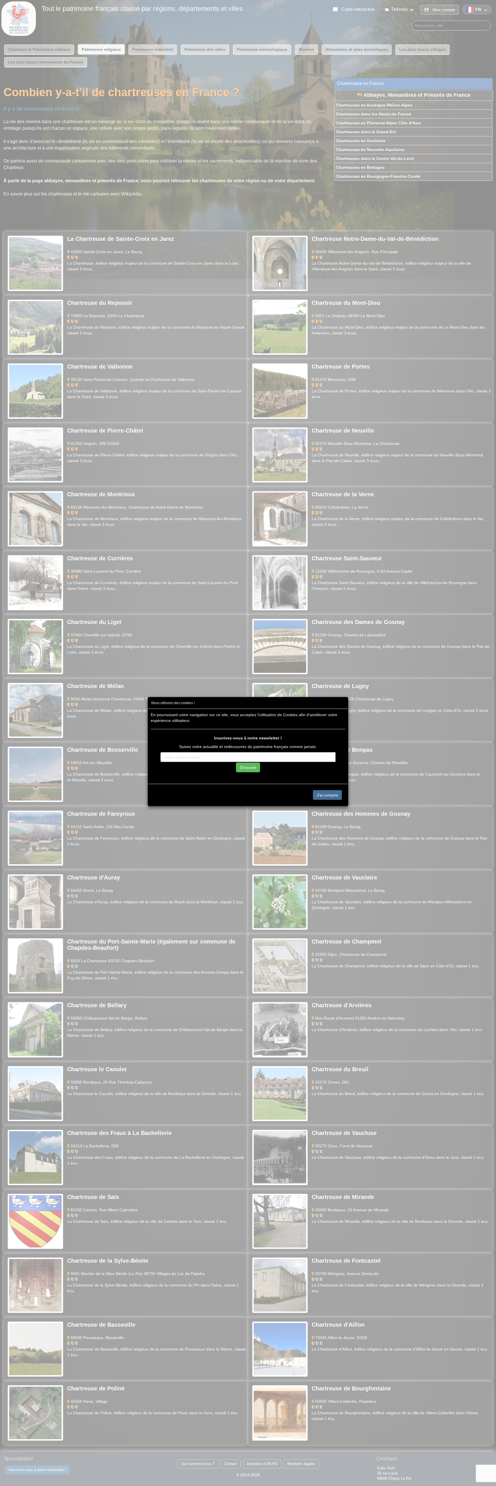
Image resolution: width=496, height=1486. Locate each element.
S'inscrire (248, 767)
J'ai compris (327, 795)
